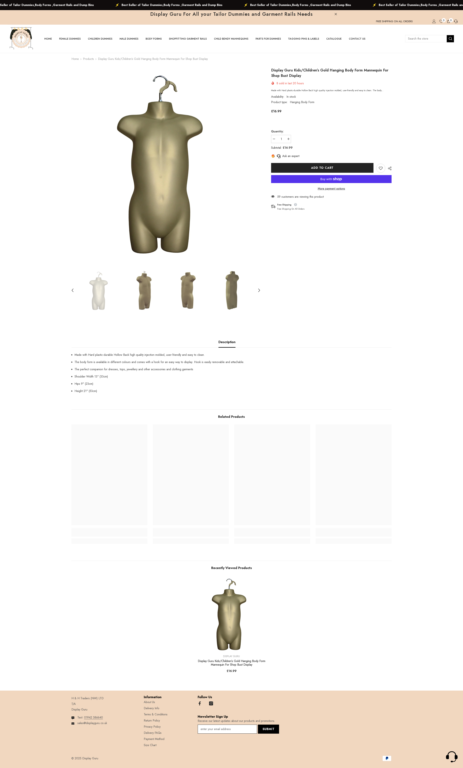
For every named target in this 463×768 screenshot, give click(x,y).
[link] (380, 168)
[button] (72, 290)
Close (335, 14)
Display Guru (231, 656)
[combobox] (426, 38)
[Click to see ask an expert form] (452, 757)
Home (75, 59)
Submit (269, 729)
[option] (165, 162)
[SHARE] (388, 168)
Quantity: (277, 131)
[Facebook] (199, 703)
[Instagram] (211, 703)
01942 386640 (93, 717)
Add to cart (321, 168)
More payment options (331, 188)
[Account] (434, 21)
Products (88, 59)
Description (226, 342)
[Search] (429, 38)
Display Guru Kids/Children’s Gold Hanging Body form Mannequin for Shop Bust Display (231, 663)
